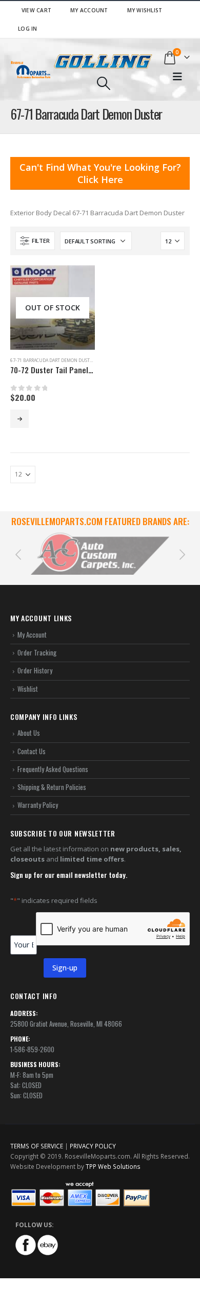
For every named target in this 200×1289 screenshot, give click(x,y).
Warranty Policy (37, 805)
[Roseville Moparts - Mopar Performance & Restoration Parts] (30, 69)
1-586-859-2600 (32, 1049)
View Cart (36, 10)
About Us (28, 733)
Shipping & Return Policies (51, 787)
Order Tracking (36, 652)
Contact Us (31, 751)
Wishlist (27, 689)
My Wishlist (145, 10)
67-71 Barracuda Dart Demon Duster (52, 360)
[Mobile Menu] (177, 76)
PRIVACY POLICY (93, 1146)
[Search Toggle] (103, 83)
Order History (34, 670)
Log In (27, 28)
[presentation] (18, 553)
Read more (19, 419)
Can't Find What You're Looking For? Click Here (100, 173)
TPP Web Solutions (113, 1166)
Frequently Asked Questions (52, 769)
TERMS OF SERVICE (36, 1146)
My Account (89, 10)
